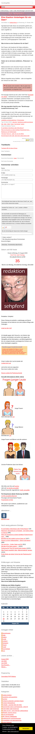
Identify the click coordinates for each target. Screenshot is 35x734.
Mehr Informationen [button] (13, 731)
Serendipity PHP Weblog (8, 676)
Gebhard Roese (13, 22)
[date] (2, 635)
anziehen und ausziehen (10, 697)
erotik (4, 639)
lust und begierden (8, 714)
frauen (12, 124)
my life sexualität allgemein (9, 496)
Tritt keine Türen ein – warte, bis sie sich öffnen (12, 133)
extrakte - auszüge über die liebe (12, 705)
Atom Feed (6, 519)
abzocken (14, 122)
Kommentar (4, 182)
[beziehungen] (2, 633)
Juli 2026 (4, 661)
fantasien (5, 643)
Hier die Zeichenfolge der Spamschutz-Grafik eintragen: (15, 231)
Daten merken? (7, 237)
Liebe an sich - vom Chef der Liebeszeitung (15, 710)
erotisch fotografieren (9, 703)
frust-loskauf (17, 124)
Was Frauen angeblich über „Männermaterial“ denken (16, 550)
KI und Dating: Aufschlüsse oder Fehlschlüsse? (12, 128)
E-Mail (3, 173)
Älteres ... (4, 667)
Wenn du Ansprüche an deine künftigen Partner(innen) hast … (15, 129)
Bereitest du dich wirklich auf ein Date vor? (13, 538)
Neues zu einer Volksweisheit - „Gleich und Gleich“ (16, 540)
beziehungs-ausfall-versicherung (25, 122)
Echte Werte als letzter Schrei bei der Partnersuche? (16, 554)
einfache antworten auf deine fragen (13, 701)
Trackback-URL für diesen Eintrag (9, 148)
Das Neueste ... (5, 665)
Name (3, 168)
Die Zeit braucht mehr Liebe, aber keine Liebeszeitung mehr (15, 135)
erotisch (5, 641)
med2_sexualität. (25, 490)
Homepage (4, 177)
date (2, 124)
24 (3, 619)
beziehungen (6, 633)
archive (5, 699)
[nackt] (2, 647)
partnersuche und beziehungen (12, 718)
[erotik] (2, 639)
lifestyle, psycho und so (9, 712)
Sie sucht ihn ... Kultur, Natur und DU (11, 544)
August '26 (15, 623)
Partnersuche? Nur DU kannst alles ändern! (14, 548)
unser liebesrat (7, 722)
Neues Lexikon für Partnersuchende (11, 373)
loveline (16, 486)
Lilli (13, 417)
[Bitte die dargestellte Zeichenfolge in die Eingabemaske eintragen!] (7, 227)
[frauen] (2, 645)
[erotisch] (2, 641)
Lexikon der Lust (6, 363)
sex (4, 651)
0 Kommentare (20, 120)
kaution (22, 124)
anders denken (7, 695)
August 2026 (5, 659)
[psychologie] (2, 649)
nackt (4, 647)
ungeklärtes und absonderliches (9, 120)
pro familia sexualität (13, 488)
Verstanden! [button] (26, 728)
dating (8, 124)
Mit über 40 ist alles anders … (10, 546)
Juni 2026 (4, 663)
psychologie (6, 649)
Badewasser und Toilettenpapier (8, 131)
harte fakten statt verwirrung (11, 708)
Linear (15, 158)
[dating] (2, 637)
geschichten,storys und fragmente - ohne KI (15, 706)
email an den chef (6, 328)
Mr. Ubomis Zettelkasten (10, 716)
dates (5, 124)
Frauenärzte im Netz (7, 500)
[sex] (2, 651)
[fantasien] (2, 643)
